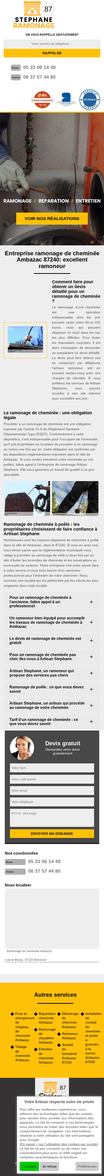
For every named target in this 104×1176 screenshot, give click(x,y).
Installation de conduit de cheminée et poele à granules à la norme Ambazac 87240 (93, 1038)
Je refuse (49, 1166)
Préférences (87, 1166)
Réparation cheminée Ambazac (46, 1018)
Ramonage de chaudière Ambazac (46, 1036)
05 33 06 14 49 (39, 67)
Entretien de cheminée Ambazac (46, 1055)
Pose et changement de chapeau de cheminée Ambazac (22, 1027)
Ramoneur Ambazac (69, 1036)
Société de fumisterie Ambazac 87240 (69, 1053)
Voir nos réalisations (52, 218)
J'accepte (29, 1166)
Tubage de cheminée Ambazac (22, 1053)
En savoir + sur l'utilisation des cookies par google (59, 1144)
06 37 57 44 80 (39, 77)
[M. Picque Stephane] (34, 15)
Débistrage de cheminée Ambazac (69, 1020)
